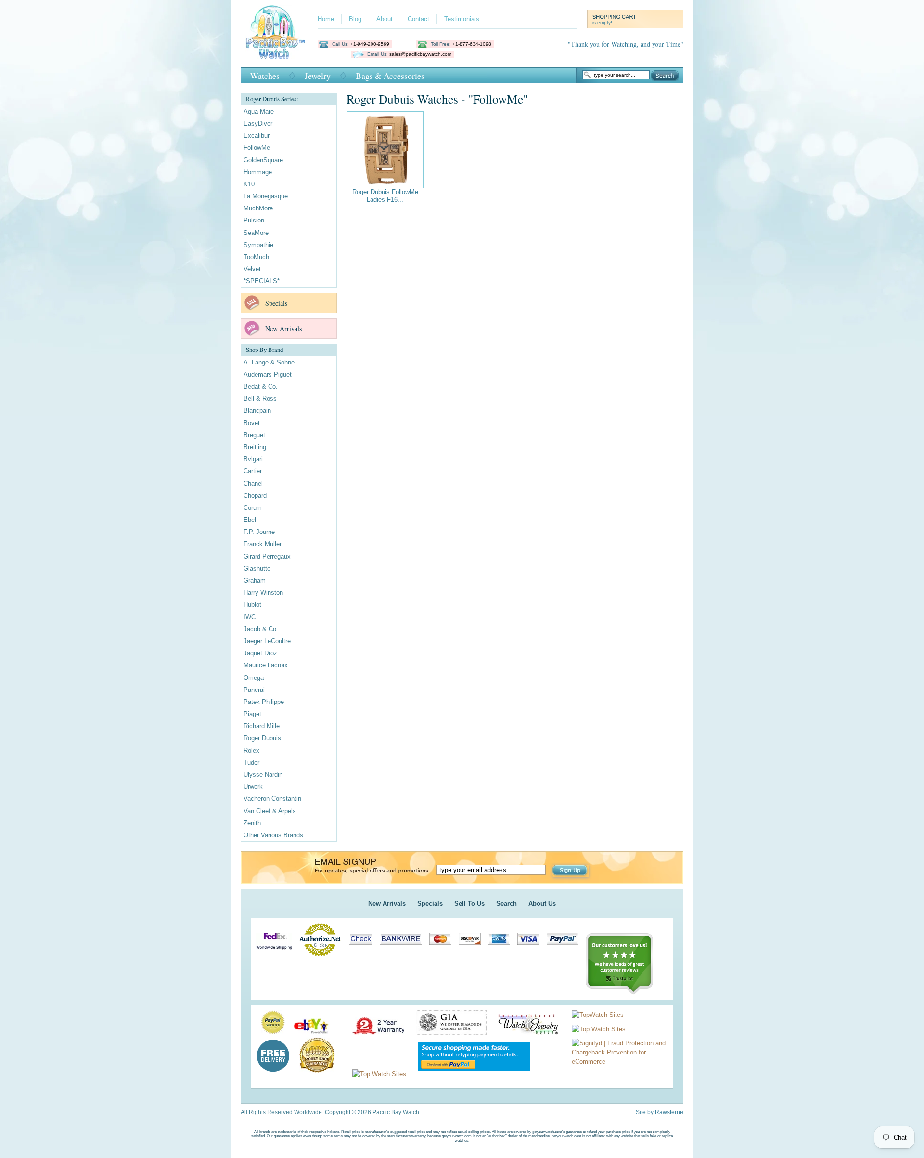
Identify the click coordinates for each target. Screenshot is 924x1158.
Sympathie (258, 244)
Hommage (258, 172)
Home (326, 19)
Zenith (252, 823)
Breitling (255, 447)
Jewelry (318, 75)
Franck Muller (263, 543)
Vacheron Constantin (272, 798)
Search (665, 75)
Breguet (254, 435)
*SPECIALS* (262, 281)
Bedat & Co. (261, 386)
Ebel (250, 519)
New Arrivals (283, 328)
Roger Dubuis (262, 738)
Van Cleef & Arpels (270, 811)
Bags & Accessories (390, 75)
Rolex (251, 750)
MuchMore (258, 208)
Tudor (251, 762)
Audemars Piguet (268, 374)
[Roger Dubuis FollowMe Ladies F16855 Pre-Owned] (385, 149)
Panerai (254, 689)
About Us (542, 903)
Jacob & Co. (261, 629)
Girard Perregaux (267, 556)
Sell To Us (469, 903)
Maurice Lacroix (266, 665)
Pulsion (254, 220)
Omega (254, 677)
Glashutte (257, 568)
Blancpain (257, 410)
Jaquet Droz (260, 653)
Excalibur (257, 135)
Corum (253, 507)
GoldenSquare (263, 160)
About (384, 19)
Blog (355, 19)
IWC (250, 617)
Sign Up (570, 871)
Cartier (253, 471)
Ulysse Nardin (263, 774)
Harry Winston (263, 592)
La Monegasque (266, 196)
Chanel (253, 483)
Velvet (252, 269)
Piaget (252, 713)
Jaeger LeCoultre (267, 641)
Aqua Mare (259, 111)
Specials (276, 303)
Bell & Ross (260, 398)
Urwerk (253, 786)
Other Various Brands (273, 835)
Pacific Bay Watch (275, 32)
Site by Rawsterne (659, 1112)
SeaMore (256, 232)
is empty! (602, 22)
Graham (255, 580)
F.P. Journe (259, 531)
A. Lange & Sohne (269, 362)
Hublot (252, 604)
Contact (418, 19)
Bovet (252, 423)
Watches (265, 75)
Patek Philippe (264, 701)
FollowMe (257, 147)
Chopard (255, 495)
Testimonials (461, 19)
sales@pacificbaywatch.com (420, 54)
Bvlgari (253, 459)
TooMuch (256, 256)
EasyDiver (258, 123)
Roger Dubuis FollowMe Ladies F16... (385, 195)
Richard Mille (262, 725)
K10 (249, 184)
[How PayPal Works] (469, 1074)
